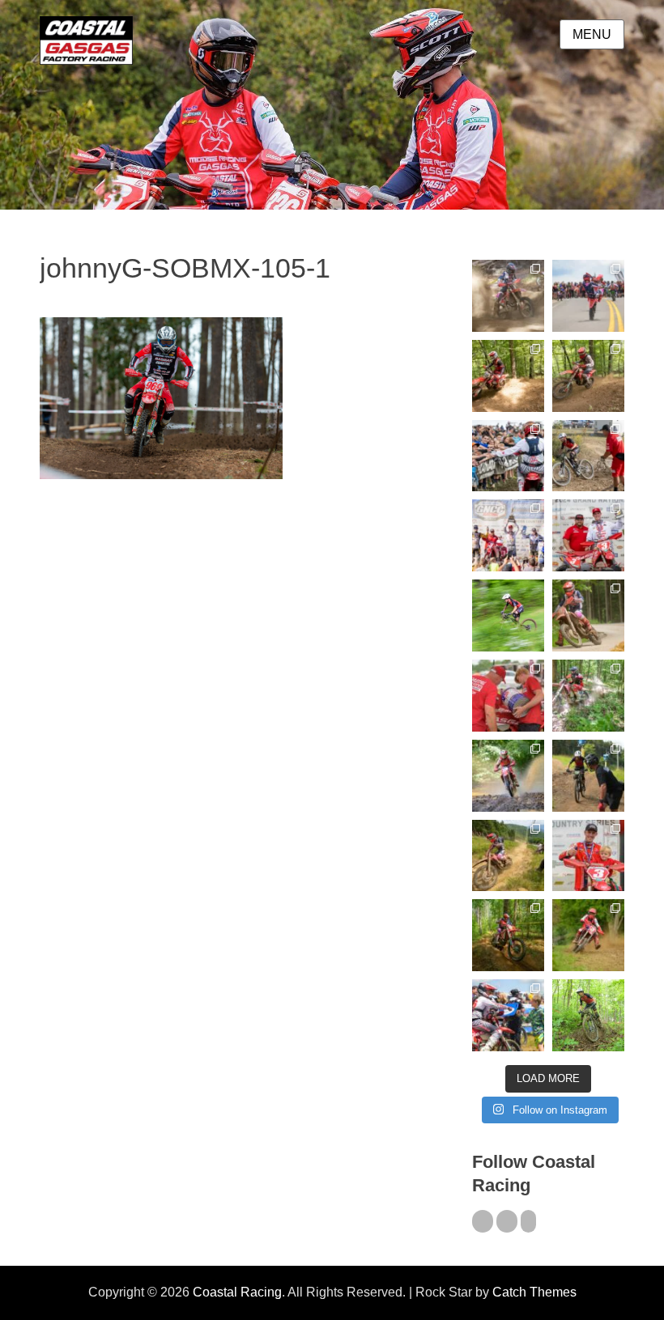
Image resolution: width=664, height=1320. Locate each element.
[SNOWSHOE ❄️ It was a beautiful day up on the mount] (508, 856)
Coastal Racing (237, 1292)
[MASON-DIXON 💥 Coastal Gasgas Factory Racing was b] (588, 935)
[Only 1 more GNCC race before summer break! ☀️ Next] (588, 856)
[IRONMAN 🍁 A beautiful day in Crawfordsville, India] (508, 296)
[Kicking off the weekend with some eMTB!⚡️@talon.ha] (508, 615)
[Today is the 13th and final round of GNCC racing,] (588, 296)
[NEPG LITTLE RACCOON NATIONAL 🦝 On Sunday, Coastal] (508, 776)
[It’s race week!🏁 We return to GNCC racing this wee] (588, 615)
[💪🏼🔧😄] (508, 696)
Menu (591, 34)
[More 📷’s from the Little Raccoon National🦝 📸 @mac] (588, 696)
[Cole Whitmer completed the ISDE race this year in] (508, 376)
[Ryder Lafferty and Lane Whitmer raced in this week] (508, 935)
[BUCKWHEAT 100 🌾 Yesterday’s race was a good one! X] (588, 535)
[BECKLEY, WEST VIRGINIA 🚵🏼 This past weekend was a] (588, 456)
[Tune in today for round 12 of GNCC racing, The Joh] (508, 456)
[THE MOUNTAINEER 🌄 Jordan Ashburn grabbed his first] (508, 535)
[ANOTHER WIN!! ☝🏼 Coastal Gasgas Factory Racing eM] (588, 1015)
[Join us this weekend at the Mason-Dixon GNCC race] (508, 1015)
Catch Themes (534, 1292)
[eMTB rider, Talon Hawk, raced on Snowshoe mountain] (588, 776)
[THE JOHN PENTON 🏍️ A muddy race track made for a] (588, 376)
